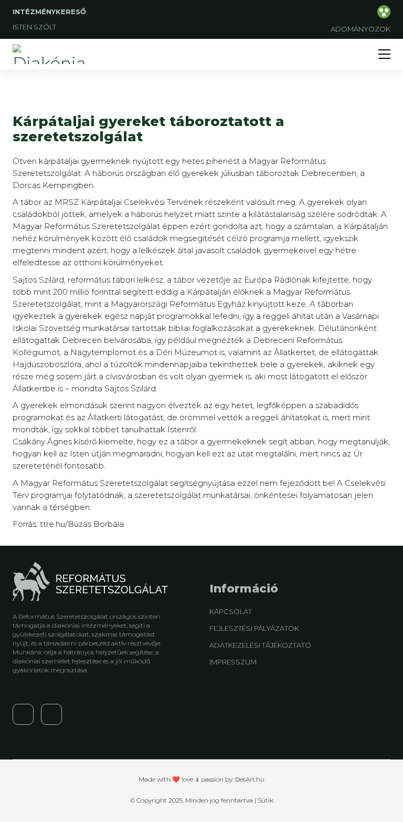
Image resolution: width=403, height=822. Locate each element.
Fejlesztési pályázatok (254, 628)
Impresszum (233, 662)
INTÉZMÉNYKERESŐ (50, 11)
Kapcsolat (230, 611)
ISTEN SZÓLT (34, 27)
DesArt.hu (249, 779)
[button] (384, 54)
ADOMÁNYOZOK (360, 29)
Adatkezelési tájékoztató (260, 645)
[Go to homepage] (52, 54)
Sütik (265, 800)
